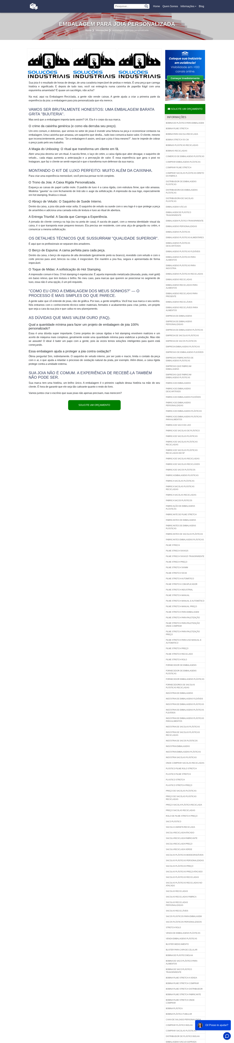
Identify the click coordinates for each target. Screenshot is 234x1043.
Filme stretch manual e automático (185, 601)
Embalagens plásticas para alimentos (181, 258)
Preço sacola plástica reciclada (184, 805)
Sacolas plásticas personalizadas (185, 860)
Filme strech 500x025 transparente (185, 556)
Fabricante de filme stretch (181, 514)
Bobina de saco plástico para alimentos (181, 962)
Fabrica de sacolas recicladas (182, 459)
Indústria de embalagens (179, 693)
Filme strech (173, 545)
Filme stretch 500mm (177, 567)
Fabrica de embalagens (178, 383)
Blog (201, 6)
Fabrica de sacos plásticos (180, 470)
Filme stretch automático (180, 579)
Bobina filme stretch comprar (182, 983)
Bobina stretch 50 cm (177, 140)
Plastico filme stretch (178, 774)
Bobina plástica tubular (179, 1014)
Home (157, 7)
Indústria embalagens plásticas (183, 752)
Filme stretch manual (178, 595)
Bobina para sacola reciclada (182, 134)
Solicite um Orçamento (94, 405)
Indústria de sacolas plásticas (183, 727)
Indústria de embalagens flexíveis (184, 699)
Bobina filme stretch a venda (181, 978)
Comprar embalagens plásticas (183, 162)
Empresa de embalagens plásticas (184, 330)
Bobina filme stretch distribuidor (184, 989)
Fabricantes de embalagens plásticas (181, 527)
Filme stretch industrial (179, 590)
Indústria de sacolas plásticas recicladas (183, 733)
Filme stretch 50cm (176, 573)
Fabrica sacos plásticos (179, 500)
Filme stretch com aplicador (181, 584)
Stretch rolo (173, 927)
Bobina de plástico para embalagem (185, 123)
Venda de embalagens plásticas (183, 933)
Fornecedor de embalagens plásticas (181, 672)
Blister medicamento (177, 944)
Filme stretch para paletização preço (183, 633)
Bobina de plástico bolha (179, 955)
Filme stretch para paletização (183, 617)
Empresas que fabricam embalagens (178, 367)
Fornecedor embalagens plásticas (185, 679)
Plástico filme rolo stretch (181, 768)
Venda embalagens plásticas (181, 939)
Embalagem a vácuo (176, 207)
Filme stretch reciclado (179, 654)
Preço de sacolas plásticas (181, 791)
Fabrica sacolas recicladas (181, 495)
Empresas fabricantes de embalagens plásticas (179, 359)
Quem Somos (170, 6)
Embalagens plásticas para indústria (181, 267)
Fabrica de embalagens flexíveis (183, 397)
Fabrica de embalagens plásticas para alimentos (184, 418)
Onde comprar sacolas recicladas (185, 763)
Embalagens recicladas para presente (182, 295)
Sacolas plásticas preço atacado (184, 872)
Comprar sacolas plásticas (181, 1031)
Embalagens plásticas (178, 232)
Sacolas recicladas (177, 891)
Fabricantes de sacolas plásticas (184, 534)
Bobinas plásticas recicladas (182, 145)
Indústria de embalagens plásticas (185, 704)
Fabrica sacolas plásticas (180, 481)
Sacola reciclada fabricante (181, 838)
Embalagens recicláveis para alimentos (182, 309)
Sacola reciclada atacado (180, 833)
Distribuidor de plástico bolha (183, 1036)
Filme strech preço (176, 562)
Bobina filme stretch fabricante (183, 994)
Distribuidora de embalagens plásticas (182, 191)
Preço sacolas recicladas (180, 810)
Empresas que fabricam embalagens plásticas (178, 376)
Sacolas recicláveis (177, 911)
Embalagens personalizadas (181, 226)
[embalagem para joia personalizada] (49, 64)
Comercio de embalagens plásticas (185, 156)
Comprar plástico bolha (179, 1025)
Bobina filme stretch (177, 128)
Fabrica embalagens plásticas (182, 475)
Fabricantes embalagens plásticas (185, 540)
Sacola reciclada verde (179, 849)
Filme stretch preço (177, 648)
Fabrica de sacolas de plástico (183, 431)
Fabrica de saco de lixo (178, 425)
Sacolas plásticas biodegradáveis (184, 855)
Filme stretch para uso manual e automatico (183, 641)
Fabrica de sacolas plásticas (182, 436)
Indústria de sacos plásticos (182, 741)
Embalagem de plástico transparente (178, 213)
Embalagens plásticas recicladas (184, 274)
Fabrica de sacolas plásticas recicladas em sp (182, 451)
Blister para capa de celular (181, 950)
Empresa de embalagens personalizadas (179, 323)
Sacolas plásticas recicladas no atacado (184, 884)
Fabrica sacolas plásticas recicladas (180, 487)
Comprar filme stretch (178, 167)
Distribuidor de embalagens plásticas (181, 183)
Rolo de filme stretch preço (181, 816)
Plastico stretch (175, 780)
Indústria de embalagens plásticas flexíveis (185, 711)
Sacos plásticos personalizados (184, 922)
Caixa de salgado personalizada (183, 1019)
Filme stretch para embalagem (182, 612)
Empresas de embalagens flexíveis (184, 352)
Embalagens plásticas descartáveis (178, 244)
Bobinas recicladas (176, 151)
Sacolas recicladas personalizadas (177, 903)
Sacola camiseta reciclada (180, 827)
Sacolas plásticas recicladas (182, 877)
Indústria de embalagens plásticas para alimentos (185, 719)
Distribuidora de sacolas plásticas (179, 199)
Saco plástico (173, 821)
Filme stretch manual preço (181, 606)
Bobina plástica (174, 1008)
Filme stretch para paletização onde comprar (183, 624)
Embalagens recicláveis (179, 302)
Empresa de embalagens (179, 316)
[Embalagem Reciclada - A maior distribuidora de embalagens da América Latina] (34, 6)
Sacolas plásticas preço (179, 866)
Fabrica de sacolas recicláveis (183, 464)
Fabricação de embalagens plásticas (180, 507)
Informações (187, 6)
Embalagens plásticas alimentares (185, 237)
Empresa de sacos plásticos (181, 341)
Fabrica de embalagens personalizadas (178, 404)
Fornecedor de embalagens (181, 665)
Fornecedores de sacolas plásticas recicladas (180, 686)
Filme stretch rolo (176, 659)
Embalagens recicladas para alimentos (182, 286)
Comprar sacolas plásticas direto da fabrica (185, 174)
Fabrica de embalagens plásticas (184, 411)
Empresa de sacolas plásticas (182, 335)
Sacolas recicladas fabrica (181, 897)
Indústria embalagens (178, 746)
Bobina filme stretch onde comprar (180, 1001)
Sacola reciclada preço (179, 844)
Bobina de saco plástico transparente (179, 970)
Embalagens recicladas (179, 279)
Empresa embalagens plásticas (183, 347)
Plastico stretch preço (179, 785)
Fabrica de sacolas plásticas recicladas (182, 443)
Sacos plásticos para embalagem (184, 916)
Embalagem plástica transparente (184, 221)
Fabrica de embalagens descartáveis (178, 390)
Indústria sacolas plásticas (181, 757)
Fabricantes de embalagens (181, 520)
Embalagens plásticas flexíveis (183, 251)
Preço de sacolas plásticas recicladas (181, 797)
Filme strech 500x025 (177, 551)
